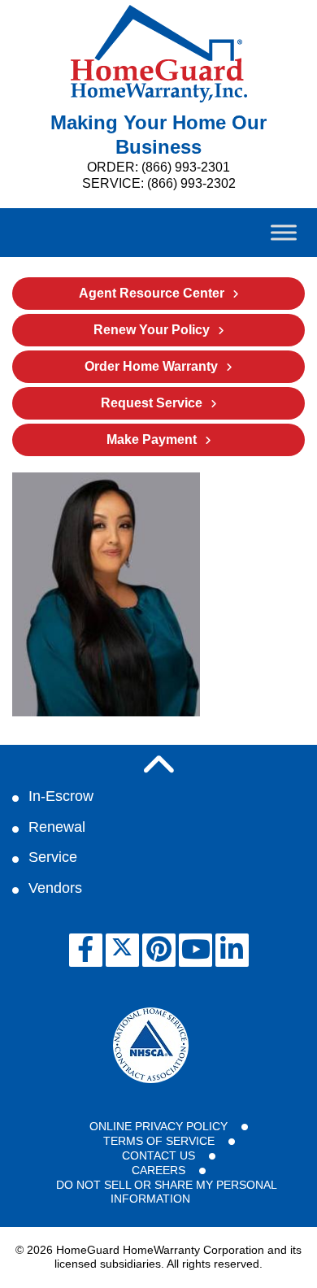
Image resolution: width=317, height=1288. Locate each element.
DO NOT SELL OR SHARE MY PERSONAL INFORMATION (166, 1192)
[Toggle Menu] (284, 232)
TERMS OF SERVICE (159, 1140)
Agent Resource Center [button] (151, 293)
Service (52, 857)
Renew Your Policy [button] (151, 330)
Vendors (55, 888)
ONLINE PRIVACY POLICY (158, 1126)
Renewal (56, 827)
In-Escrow (60, 796)
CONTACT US (158, 1155)
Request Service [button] (151, 403)
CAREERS (158, 1170)
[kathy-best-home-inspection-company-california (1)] (106, 712)
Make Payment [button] (151, 439)
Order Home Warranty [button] (151, 366)
